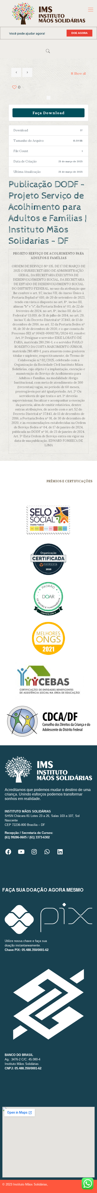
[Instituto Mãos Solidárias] (48, 13)
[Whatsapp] (47, 851)
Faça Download (48, 112)
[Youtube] (21, 851)
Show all (80, 74)
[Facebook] (8, 851)
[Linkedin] (60, 851)
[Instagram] (34, 851)
